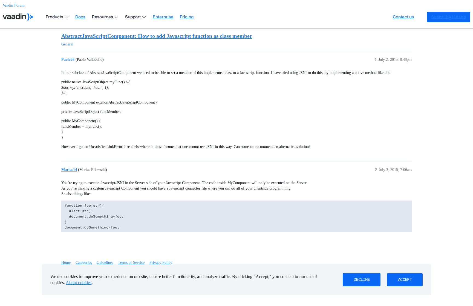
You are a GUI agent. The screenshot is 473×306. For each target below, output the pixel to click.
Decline (362, 280)
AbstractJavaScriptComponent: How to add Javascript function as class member (156, 36)
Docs (80, 17)
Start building (448, 17)
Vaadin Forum (14, 5)
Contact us (403, 17)
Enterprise (163, 17)
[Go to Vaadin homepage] (18, 17)
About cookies (78, 282)
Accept (405, 280)
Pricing (187, 17)
